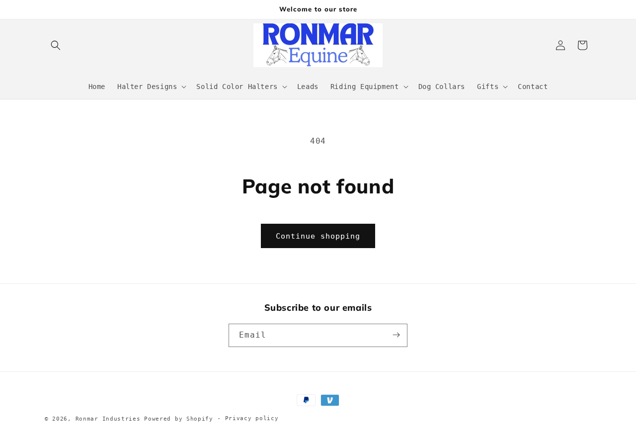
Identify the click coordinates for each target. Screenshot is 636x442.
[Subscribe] (396, 335)
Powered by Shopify (178, 419)
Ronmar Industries (108, 419)
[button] (56, 45)
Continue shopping (318, 236)
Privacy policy (252, 418)
